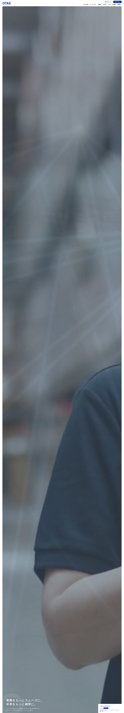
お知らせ (104, 4)
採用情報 (119, 4)
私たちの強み (86, 4)
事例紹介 (99, 4)
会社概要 (114, 4)
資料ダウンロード (109, 1)
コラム (109, 4)
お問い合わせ (117, 1)
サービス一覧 (92, 4)
